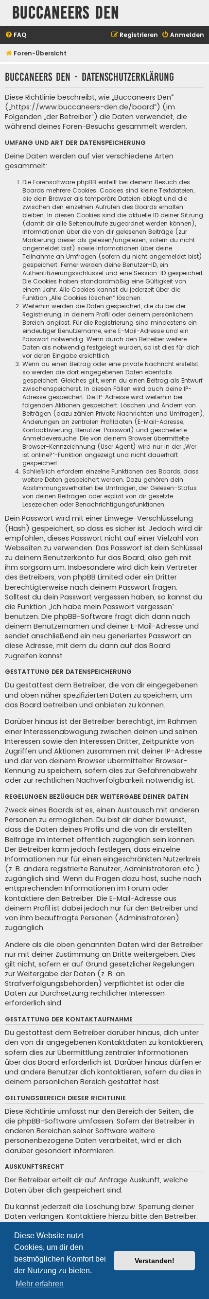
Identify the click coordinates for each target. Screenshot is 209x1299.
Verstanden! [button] (154, 1260)
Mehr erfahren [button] (40, 1284)
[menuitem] (15, 35)
